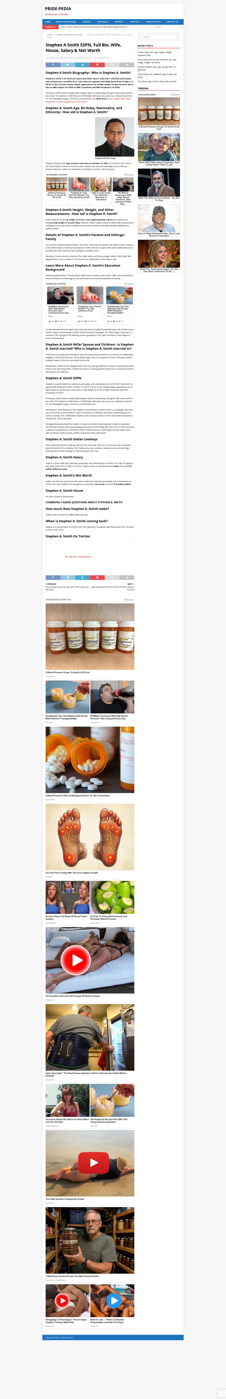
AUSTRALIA (102, 22)
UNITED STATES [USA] (66, 22)
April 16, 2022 (54, 58)
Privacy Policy (153, 22)
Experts (119, 22)
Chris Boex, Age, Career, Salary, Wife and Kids (157, 81)
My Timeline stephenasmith (76, 557)
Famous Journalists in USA (82, 58)
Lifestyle (134, 22)
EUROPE (86, 22)
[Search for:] (167, 27)
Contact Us (172, 22)
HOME (47, 22)
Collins (65, 58)
